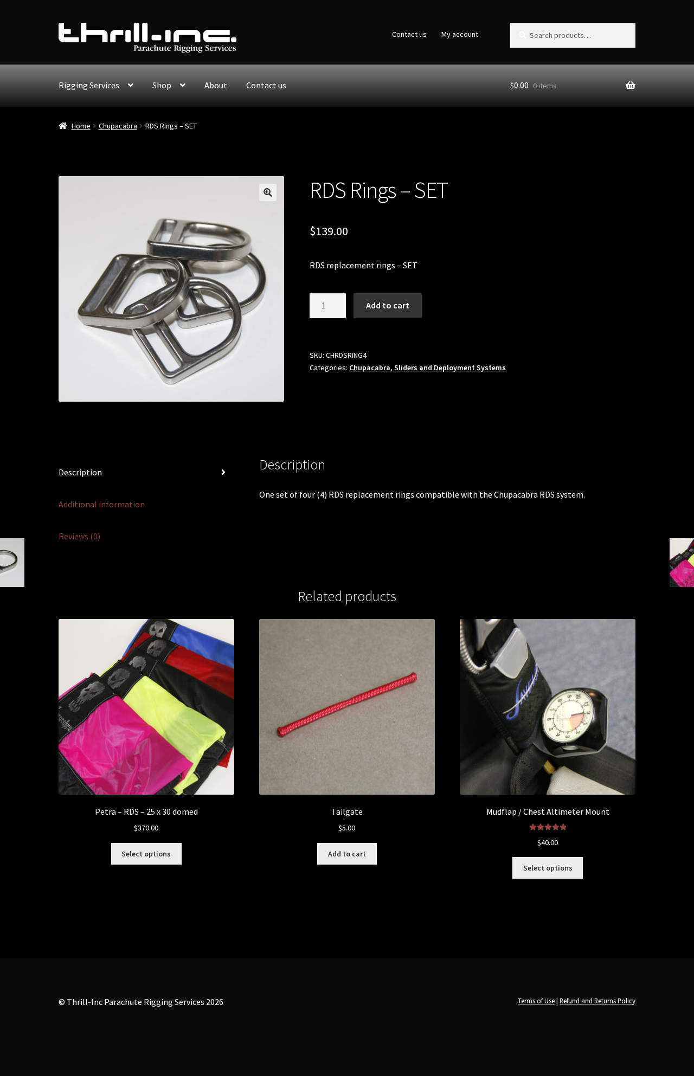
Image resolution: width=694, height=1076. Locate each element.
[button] (268, 192)
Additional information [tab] (102, 504)
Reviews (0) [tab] (79, 536)
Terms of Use (536, 1000)
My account (459, 34)
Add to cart (387, 305)
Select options (146, 854)
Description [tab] (80, 472)
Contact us (409, 34)
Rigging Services (89, 85)
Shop (161, 85)
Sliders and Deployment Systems (450, 367)
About (215, 85)
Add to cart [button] (347, 854)
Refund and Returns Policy (597, 1000)
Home (81, 126)
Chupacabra (118, 126)
